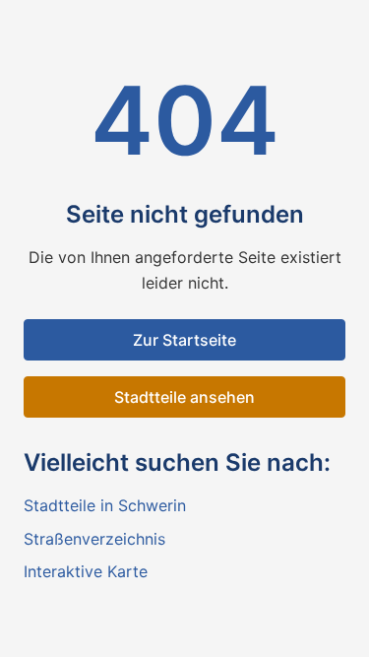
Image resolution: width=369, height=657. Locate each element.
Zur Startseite (184, 340)
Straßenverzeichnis (94, 539)
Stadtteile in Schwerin (105, 505)
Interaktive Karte (86, 571)
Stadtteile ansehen (184, 397)
